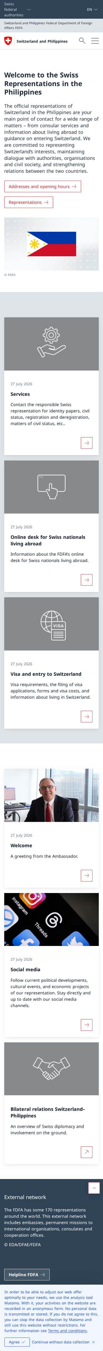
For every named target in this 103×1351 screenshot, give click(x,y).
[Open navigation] (95, 41)
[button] (94, 1188)
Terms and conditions (67, 1330)
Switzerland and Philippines (42, 41)
